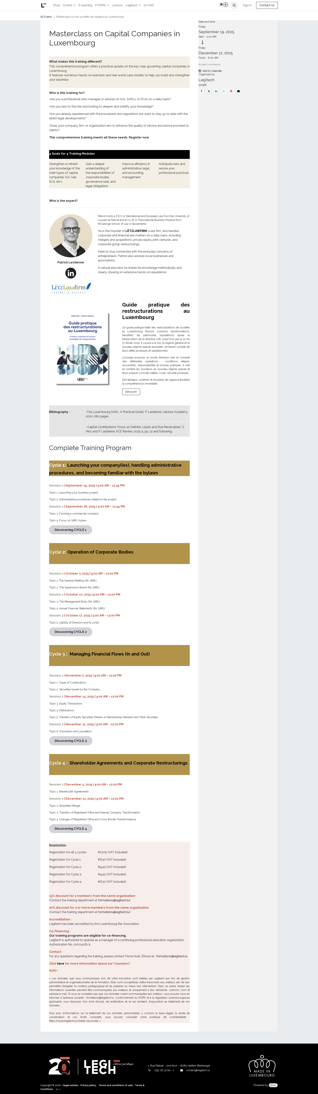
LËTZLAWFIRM (136, 231)
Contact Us (267, 5)
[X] (209, 91)
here (60, 963)
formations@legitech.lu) (114, 900)
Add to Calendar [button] (212, 70)
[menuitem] (57, 5)
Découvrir (131, 391)
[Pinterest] (231, 91)
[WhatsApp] (224, 91)
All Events (46, 16)
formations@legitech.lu (172, 956)
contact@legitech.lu (198, 1070)
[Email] (238, 91)
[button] (234, 5)
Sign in (247, 5)
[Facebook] (201, 91)
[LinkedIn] (216, 91)
